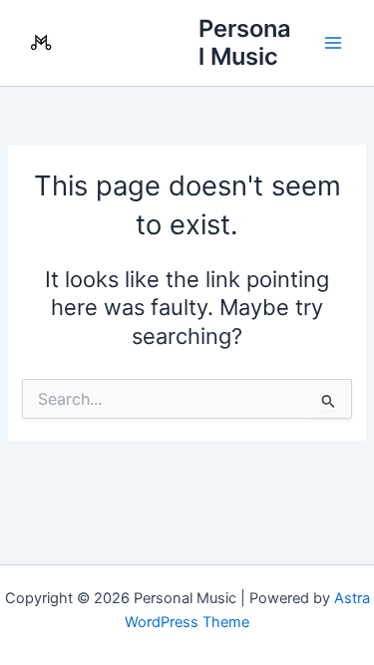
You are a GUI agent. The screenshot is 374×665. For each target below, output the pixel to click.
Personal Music (244, 42)
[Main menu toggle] (333, 43)
